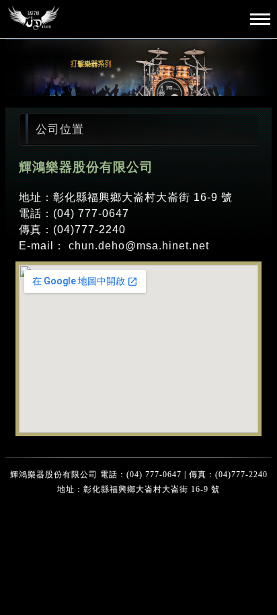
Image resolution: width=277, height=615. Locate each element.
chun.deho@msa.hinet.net (139, 245)
